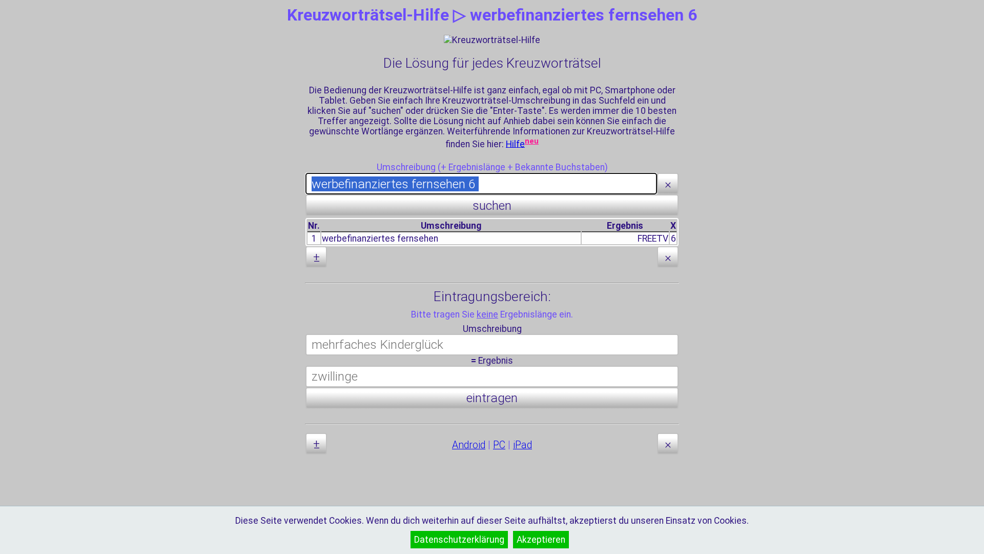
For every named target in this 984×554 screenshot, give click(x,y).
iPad (522, 445)
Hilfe (515, 143)
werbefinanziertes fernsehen (380, 238)
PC (499, 445)
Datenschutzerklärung (459, 540)
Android (468, 445)
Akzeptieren (541, 540)
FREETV (653, 238)
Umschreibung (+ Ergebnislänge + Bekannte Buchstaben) (492, 167)
